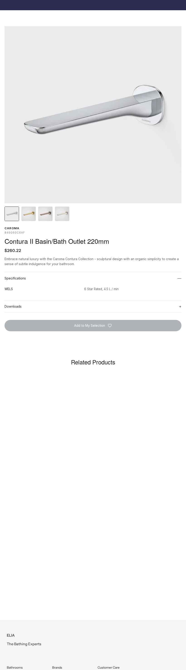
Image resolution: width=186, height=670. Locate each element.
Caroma (12, 228)
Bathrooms (15, 667)
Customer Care (109, 667)
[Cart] (176, 17)
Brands (57, 667)
